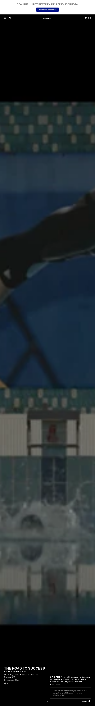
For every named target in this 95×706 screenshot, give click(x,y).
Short (17, 680)
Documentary (9, 680)
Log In (88, 18)
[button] (5, 17)
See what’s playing (47, 9)
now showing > (59, 695)
